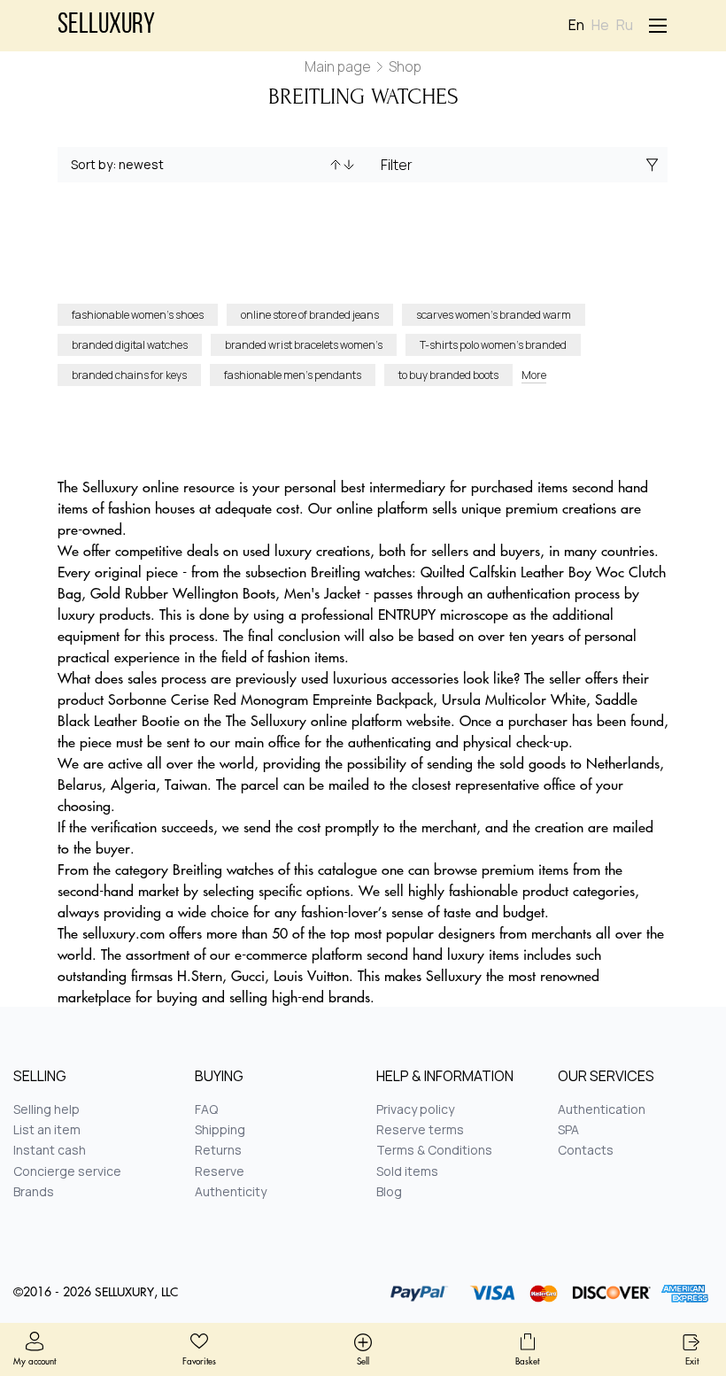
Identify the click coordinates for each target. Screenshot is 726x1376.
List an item (47, 1129)
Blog (389, 1191)
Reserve (219, 1171)
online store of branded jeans (310, 314)
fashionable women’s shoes (138, 314)
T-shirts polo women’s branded (493, 344)
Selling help (46, 1109)
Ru (624, 25)
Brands (33, 1191)
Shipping (220, 1129)
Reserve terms (420, 1129)
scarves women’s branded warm (493, 314)
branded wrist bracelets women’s (303, 344)
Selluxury (106, 25)
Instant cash (49, 1149)
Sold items (407, 1171)
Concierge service (67, 1171)
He (600, 25)
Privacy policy (415, 1109)
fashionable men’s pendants (292, 375)
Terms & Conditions (434, 1149)
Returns (218, 1149)
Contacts (586, 1149)
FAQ (206, 1109)
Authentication (601, 1109)
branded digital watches (130, 344)
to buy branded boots (448, 375)
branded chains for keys (129, 375)
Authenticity (230, 1191)
